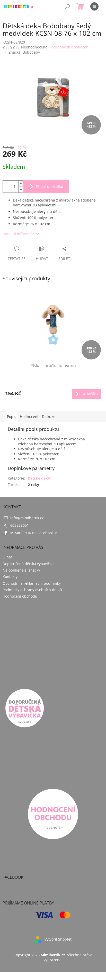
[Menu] (94, 6)
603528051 (19, 525)
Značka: (24, 52)
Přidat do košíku (49, 186)
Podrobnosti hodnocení (69, 47)
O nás (8, 557)
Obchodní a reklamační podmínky (32, 583)
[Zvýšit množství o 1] (20, 184)
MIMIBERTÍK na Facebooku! (33, 532)
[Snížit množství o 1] (20, 189)
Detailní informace (18, 233)
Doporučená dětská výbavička (28, 563)
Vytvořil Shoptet (58, 938)
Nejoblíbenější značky (21, 570)
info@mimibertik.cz (27, 517)
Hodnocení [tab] (29, 416)
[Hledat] (67, 6)
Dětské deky (39, 478)
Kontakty (10, 576)
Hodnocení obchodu (20, 596)
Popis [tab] (11, 416)
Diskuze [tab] (48, 416)
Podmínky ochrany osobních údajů (32, 589)
